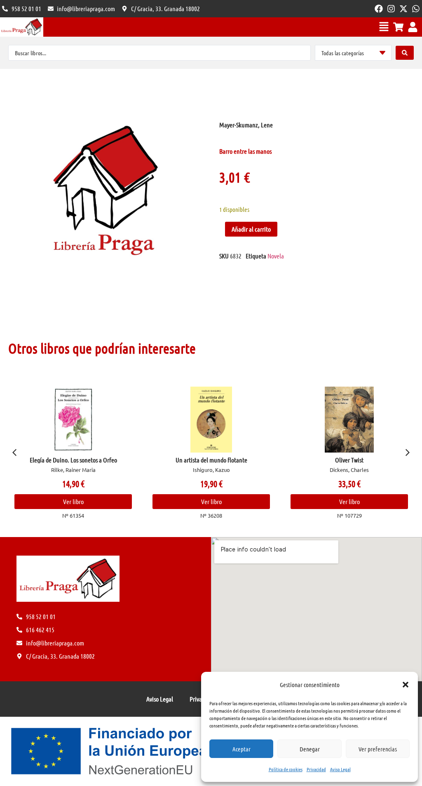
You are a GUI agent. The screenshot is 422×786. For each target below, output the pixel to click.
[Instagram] (391, 9)
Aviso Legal (340, 769)
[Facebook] (379, 9)
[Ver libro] (73, 420)
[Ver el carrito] (398, 27)
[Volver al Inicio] (21, 27)
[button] (405, 684)
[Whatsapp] (416, 9)
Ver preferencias (378, 749)
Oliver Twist (349, 460)
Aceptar (241, 749)
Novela (275, 256)
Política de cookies (285, 769)
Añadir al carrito (251, 229)
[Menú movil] (384, 26)
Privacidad (316, 769)
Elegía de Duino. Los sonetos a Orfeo (73, 460)
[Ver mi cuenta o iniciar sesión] (413, 27)
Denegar (310, 749)
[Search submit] (405, 53)
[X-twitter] (403, 9)
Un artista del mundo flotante (211, 460)
